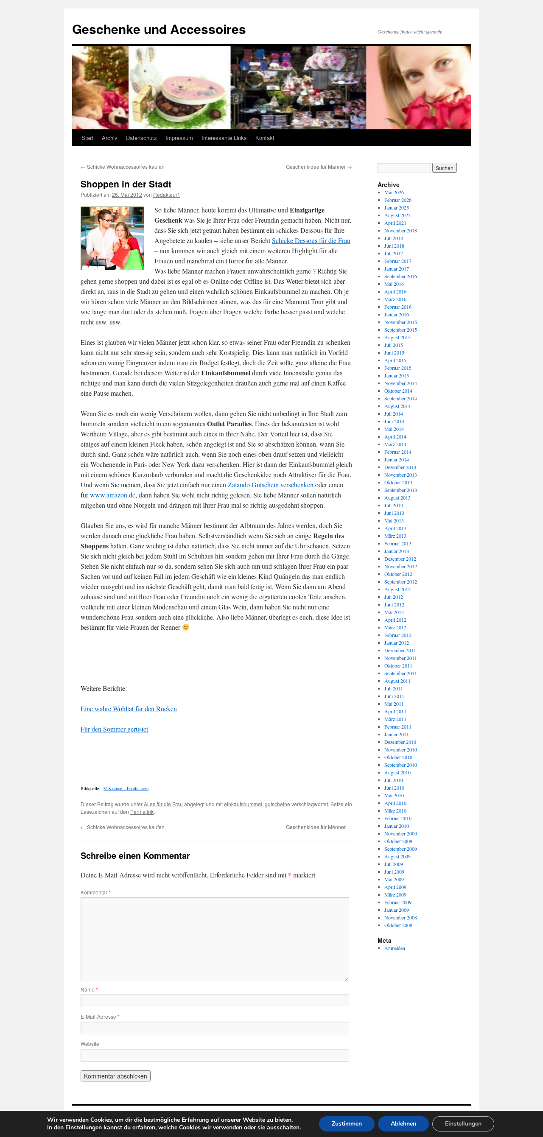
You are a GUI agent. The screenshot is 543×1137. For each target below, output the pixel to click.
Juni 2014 (394, 421)
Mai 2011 (394, 703)
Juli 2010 (393, 780)
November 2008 (400, 917)
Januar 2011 (396, 734)
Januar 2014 (396, 459)
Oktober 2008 (398, 925)
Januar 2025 (396, 207)
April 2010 (395, 802)
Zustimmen (347, 1124)
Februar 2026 (397, 199)
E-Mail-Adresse (100, 1016)
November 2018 (400, 230)
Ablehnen (403, 1124)
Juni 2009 (394, 871)
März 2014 (395, 444)
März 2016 (395, 299)
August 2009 (397, 856)
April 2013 (395, 528)
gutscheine (277, 803)
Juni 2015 (394, 352)
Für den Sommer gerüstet (114, 728)
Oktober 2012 (398, 573)
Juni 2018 (394, 245)
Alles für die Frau (163, 803)
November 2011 (400, 657)
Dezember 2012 (400, 558)
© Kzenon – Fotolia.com (126, 788)
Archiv (110, 138)
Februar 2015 (397, 367)
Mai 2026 (394, 192)
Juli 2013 (393, 505)
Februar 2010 (397, 818)
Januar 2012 (396, 642)
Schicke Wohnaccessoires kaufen (123, 166)
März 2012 (395, 627)
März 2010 (395, 810)
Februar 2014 (397, 451)
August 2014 (397, 405)
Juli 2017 (393, 253)
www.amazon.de (112, 494)
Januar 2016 (396, 314)
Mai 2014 (394, 428)
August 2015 (397, 337)
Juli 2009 (393, 863)
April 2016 (395, 291)
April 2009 (395, 886)
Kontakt (264, 138)
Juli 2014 (393, 413)
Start (87, 138)
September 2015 (400, 329)
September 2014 (400, 398)
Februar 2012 (397, 634)
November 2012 (400, 566)
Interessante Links (224, 138)
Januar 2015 (396, 375)
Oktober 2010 (398, 757)
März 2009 (395, 894)
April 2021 (395, 222)
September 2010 (400, 764)
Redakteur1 (166, 194)
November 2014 (400, 383)
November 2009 (400, 833)
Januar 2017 (396, 268)
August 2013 (397, 497)
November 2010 (400, 749)
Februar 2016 (397, 306)
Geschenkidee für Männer (319, 166)
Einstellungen (83, 1127)
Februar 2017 (397, 260)
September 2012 (400, 581)
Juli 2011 (393, 688)
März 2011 (395, 718)
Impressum (179, 138)
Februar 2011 (397, 726)
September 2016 (400, 276)
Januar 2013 (396, 551)
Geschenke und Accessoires (159, 29)
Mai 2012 (394, 612)
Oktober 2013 (398, 482)
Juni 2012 (394, 604)
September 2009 (400, 848)
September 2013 (400, 489)
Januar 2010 (396, 825)
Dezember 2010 (400, 741)
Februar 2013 (397, 543)
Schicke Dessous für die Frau (311, 240)
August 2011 (397, 680)
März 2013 (395, 535)
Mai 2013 (394, 520)
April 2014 (395, 436)
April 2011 (395, 711)
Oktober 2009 (398, 841)
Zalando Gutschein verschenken (270, 484)
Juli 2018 (393, 238)
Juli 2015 (393, 344)
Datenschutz (141, 138)
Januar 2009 (396, 909)
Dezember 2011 (400, 650)
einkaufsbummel (243, 803)
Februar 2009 (397, 902)
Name (89, 989)
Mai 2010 (394, 795)
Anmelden (394, 947)
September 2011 (400, 673)
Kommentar (96, 892)
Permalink (142, 811)
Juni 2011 (394, 696)
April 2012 (395, 619)
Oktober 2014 (398, 390)
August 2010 (397, 772)
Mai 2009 (394, 879)
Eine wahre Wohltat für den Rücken (129, 708)
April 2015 (395, 360)
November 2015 (400, 321)
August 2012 (397, 589)
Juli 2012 (393, 596)
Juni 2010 (394, 787)
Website (90, 1043)
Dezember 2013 (400, 467)
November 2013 (400, 474)
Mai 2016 (394, 283)
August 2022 (397, 215)
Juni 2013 (394, 512)
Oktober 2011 (398, 665)
